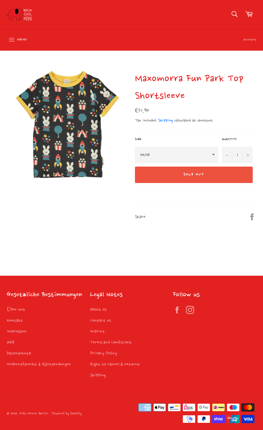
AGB (10, 342)
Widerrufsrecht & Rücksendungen (39, 364)
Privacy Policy (103, 353)
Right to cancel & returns (114, 364)
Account (249, 40)
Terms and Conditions (110, 342)
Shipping (165, 120)
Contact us (100, 320)
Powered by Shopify (67, 414)
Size (138, 139)
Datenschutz (19, 353)
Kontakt (15, 320)
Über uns (16, 309)
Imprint (97, 331)
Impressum (17, 331)
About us (98, 309)
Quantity (229, 139)
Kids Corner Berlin (34, 414)
